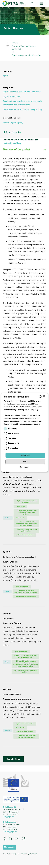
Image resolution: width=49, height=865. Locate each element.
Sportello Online (12, 623)
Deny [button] (25, 461)
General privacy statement (27, 854)
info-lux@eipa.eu (10, 832)
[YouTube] (17, 838)
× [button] (44, 396)
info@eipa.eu (8, 817)
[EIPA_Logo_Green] (14, 3)
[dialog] (24, 432)
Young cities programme (17, 699)
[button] (32, 3)
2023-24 (7, 552)
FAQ (14, 854)
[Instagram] (23, 838)
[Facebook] (5, 838)
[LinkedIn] (10, 838)
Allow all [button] (25, 455)
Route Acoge (10, 562)
